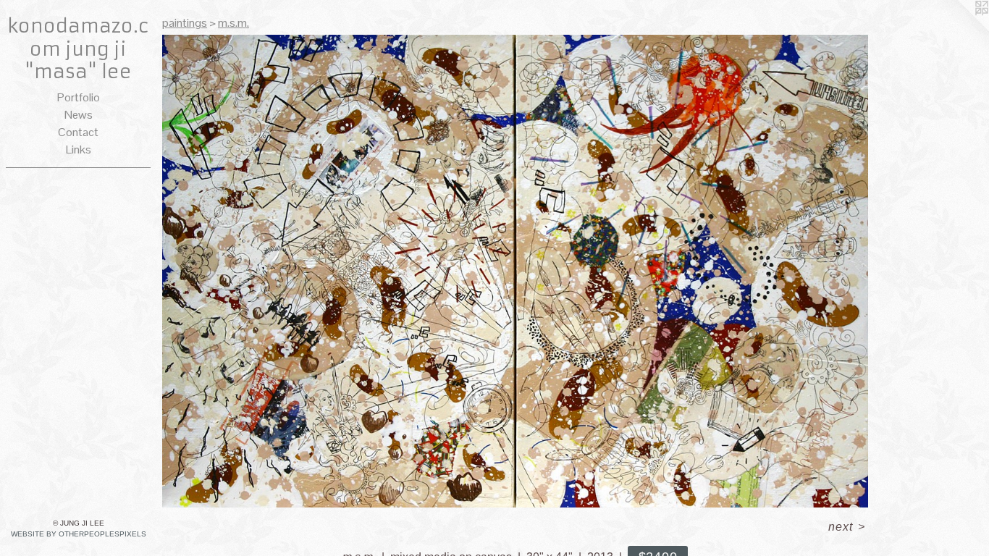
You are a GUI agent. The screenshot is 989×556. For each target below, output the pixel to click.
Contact (78, 132)
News (78, 114)
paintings (184, 22)
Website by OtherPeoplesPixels (78, 534)
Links (78, 149)
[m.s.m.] (515, 271)
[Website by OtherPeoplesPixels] (960, 29)
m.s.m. (233, 22)
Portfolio (78, 97)
